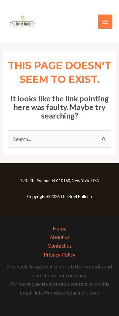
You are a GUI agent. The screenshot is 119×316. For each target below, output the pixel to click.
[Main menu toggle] (105, 22)
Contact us (60, 246)
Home (59, 228)
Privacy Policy (59, 255)
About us (60, 237)
